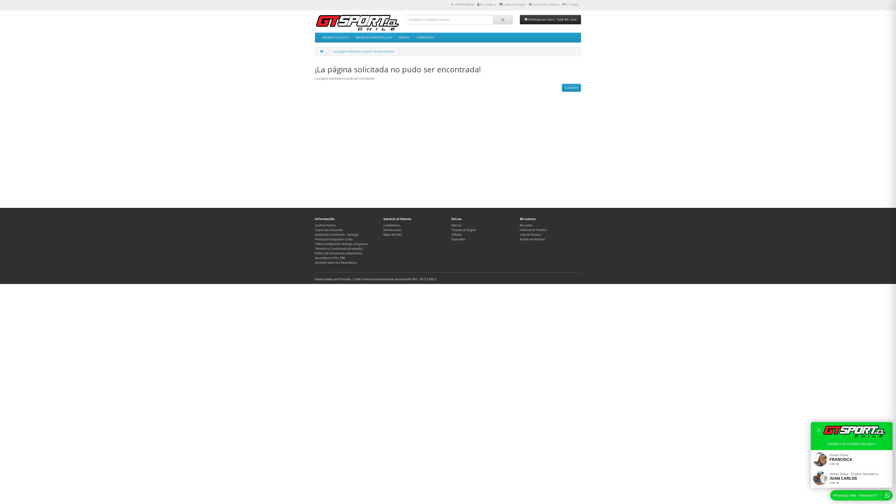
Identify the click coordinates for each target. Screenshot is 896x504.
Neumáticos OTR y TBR (330, 258)
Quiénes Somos (325, 225)
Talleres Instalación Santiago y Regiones (341, 244)
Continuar (571, 88)
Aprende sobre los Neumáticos (336, 263)
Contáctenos (391, 225)
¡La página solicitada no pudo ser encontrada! (363, 51)
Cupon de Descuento (329, 230)
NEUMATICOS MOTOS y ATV (374, 37)
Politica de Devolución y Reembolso (338, 253)
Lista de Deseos (530, 235)
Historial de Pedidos (533, 230)
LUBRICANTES (425, 37)
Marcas (456, 225)
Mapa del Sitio (392, 235)
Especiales (458, 239)
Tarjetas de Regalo (464, 230)
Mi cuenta (526, 225)
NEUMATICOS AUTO (335, 37)
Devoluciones (392, 230)
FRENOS (404, 37)
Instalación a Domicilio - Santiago (337, 235)
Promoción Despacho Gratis (334, 239)
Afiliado (457, 235)
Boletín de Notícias (532, 239)
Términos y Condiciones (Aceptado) (338, 249)
